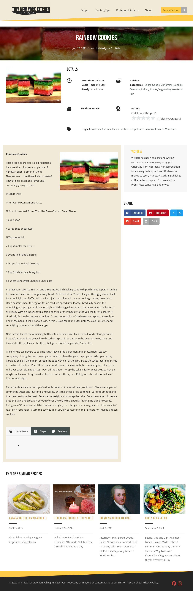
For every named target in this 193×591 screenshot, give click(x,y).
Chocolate (77, 537)
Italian (144, 89)
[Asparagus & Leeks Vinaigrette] (28, 524)
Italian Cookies (120, 129)
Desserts (135, 89)
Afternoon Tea (108, 537)
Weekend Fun (107, 555)
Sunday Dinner (170, 546)
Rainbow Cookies (154, 129)
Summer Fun (152, 546)
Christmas (166, 85)
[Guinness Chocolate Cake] (119, 524)
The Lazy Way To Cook (157, 551)
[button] (174, 583)
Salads (157, 542)
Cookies (178, 85)
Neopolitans (137, 129)
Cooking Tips (103, 10)
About (148, 10)
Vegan (37, 537)
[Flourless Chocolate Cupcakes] (73, 524)
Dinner (175, 537)
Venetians (171, 129)
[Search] (184, 10)
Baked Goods (152, 85)
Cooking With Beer (111, 546)
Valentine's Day (74, 546)
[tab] (18, 431)
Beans (148, 537)
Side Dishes (15, 537)
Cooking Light (161, 537)
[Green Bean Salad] (164, 524)
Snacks (153, 89)
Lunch (148, 542)
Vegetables (15, 542)
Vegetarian (164, 89)
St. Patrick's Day (109, 551)
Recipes (85, 10)
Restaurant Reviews (127, 10)
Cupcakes (59, 542)
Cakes (103, 542)
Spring (28, 537)
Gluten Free (86, 542)
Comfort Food (130, 542)
